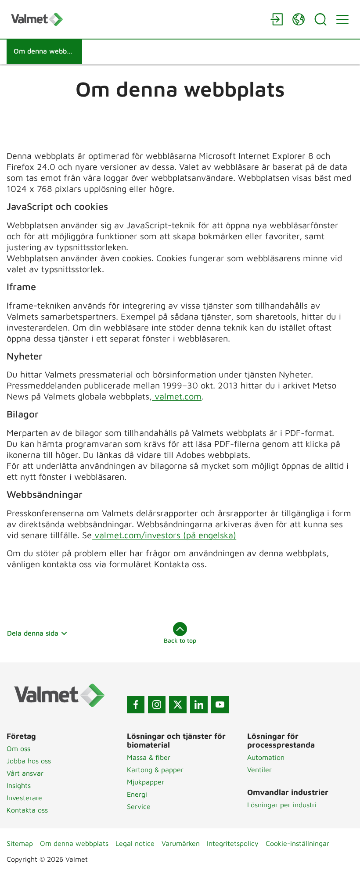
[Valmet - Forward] (136, 19)
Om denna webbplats (74, 843)
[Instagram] (157, 704)
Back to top (180, 640)
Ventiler (259, 769)
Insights (19, 785)
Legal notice (135, 843)
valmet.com (177, 396)
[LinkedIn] (199, 704)
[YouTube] (220, 704)
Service (139, 806)
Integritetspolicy (233, 843)
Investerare (24, 798)
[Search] (320, 19)
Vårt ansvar (25, 773)
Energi (137, 794)
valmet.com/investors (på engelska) (164, 535)
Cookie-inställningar (297, 843)
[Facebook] (135, 704)
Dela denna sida (32, 633)
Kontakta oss (27, 810)
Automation (265, 757)
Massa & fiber (148, 757)
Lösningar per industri (282, 805)
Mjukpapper (145, 782)
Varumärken (181, 843)
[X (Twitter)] (178, 704)
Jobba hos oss (29, 761)
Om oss (18, 748)
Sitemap (20, 843)
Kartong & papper (155, 769)
